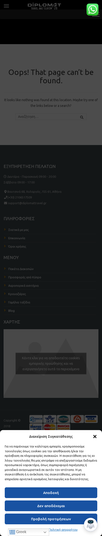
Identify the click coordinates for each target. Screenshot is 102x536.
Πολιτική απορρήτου (63, 529)
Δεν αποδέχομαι (51, 506)
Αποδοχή (51, 493)
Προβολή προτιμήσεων (51, 519)
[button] (95, 436)
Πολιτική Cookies (34, 529)
